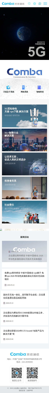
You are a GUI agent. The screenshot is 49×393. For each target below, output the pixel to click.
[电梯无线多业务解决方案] (17, 230)
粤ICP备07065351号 (35, 388)
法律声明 (29, 390)
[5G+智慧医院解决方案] (43, 230)
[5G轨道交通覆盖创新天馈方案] (13, 230)
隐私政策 (22, 390)
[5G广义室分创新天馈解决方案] (24, 230)
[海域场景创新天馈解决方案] (40, 229)
